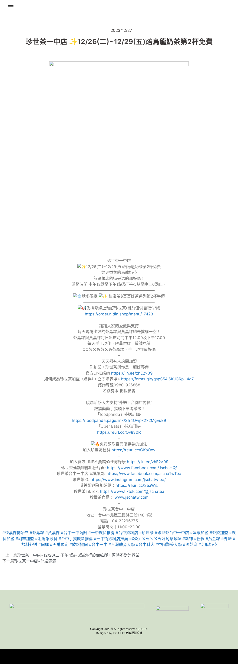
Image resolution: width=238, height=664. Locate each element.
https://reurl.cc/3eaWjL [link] (137, 485)
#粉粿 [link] (199, 538)
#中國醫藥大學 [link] (168, 544)
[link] (142, 467)
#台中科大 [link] (145, 544)
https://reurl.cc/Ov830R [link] (119, 432)
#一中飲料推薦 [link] (101, 532)
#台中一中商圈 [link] (74, 532)
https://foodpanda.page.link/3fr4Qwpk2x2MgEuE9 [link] (119, 420)
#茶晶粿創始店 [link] (15, 532)
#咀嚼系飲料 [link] (46, 538)
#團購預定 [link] (59, 544)
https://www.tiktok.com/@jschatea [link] (132, 491)
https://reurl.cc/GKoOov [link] (133, 450)
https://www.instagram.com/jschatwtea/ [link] (128, 479)
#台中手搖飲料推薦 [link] (76, 538)
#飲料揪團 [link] (78, 544)
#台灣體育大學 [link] (122, 544)
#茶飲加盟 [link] (219, 532)
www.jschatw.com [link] (132, 497)
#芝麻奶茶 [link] (207, 544)
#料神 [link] (187, 538)
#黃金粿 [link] (213, 538)
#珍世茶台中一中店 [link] (172, 532)
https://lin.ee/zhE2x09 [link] (132, 373)
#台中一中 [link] (98, 544)
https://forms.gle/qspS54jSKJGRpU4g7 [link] (157, 379)
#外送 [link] (226, 538)
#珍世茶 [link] (146, 532)
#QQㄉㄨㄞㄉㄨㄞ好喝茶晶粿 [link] (155, 538)
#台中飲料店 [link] (127, 532)
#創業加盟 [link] (25, 538)
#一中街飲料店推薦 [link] (111, 538)
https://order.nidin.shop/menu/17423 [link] (119, 314)
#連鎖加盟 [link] (199, 532)
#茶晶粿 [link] (37, 532)
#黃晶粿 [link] (52, 532)
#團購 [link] (43, 544)
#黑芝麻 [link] (190, 544)
